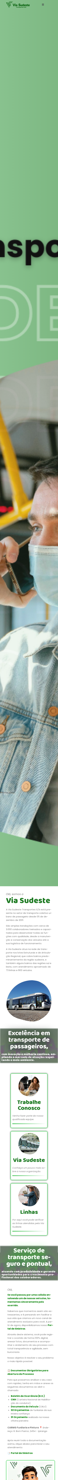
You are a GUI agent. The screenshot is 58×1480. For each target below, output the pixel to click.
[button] (43, 5)
